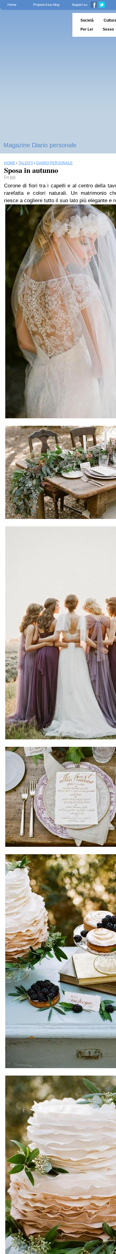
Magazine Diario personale (39, 145)
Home (11, 4)
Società (87, 20)
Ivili (12, 177)
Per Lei (86, 29)
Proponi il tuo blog (46, 4)
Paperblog (34, 25)
